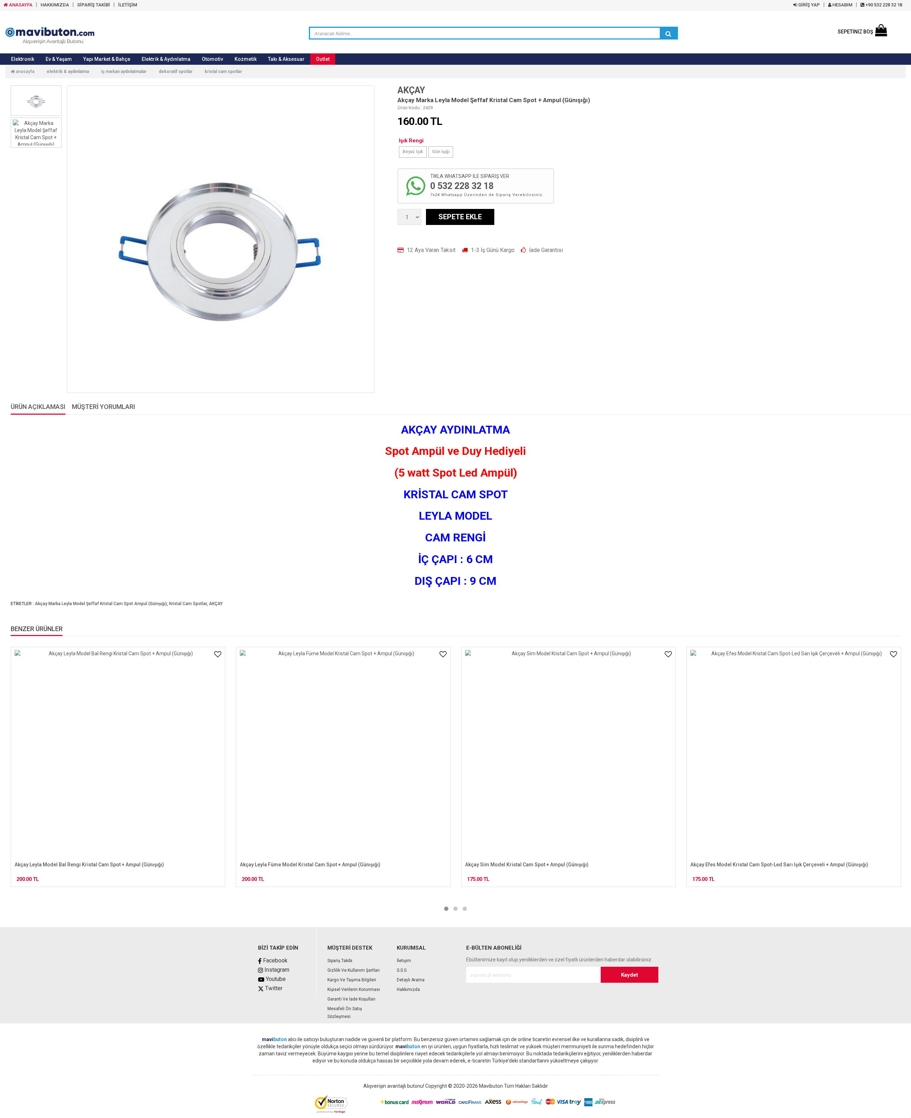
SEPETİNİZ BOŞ (855, 32)
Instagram (276, 969)
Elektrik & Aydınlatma (166, 59)
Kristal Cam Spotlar (223, 71)
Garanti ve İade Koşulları (351, 999)
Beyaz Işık (412, 151)
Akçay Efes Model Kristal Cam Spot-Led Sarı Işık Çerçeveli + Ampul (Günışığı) (554, 864)
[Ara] (668, 34)
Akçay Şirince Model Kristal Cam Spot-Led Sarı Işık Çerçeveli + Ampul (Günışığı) (782, 864)
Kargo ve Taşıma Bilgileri (351, 979)
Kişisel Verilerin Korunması (353, 989)
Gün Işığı (440, 151)
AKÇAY (411, 90)
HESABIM (841, 4)
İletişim (404, 960)
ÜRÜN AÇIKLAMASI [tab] (38, 407)
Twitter (273, 988)
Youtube (275, 979)
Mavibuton (491, 1086)
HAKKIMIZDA (55, 4)
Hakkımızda (408, 989)
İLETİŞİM (127, 4)
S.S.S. (402, 970)
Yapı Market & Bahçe (106, 59)
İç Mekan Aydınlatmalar (124, 71)
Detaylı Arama (411, 979)
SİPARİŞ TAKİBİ (93, 4)
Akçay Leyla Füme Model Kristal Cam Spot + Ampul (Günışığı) (85, 864)
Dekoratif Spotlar (176, 71)
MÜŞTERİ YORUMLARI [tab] (103, 407)
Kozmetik (246, 59)
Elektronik (22, 59)
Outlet (323, 59)
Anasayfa (25, 71)
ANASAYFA (20, 4)
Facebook (275, 960)
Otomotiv (212, 59)
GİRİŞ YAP (808, 4)
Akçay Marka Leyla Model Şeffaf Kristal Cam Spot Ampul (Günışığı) (101, 603)
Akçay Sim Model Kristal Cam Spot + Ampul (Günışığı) (301, 864)
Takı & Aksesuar (286, 59)
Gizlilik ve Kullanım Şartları (353, 970)
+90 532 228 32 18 (883, 4)
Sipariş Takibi (339, 960)
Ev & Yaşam (59, 59)
